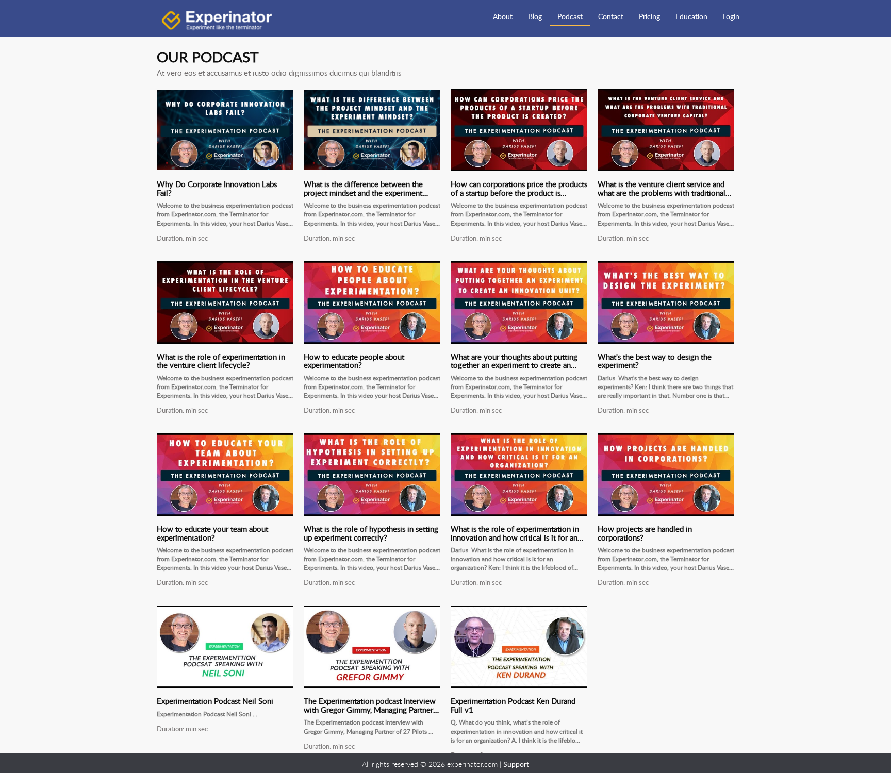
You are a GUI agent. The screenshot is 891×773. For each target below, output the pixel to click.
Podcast (570, 16)
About (503, 16)
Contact (610, 16)
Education (691, 16)
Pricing (649, 16)
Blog (535, 16)
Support (516, 764)
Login (731, 16)
